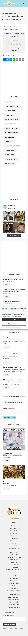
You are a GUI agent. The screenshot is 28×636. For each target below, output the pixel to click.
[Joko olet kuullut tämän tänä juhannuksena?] (8, 216)
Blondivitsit (9, 102)
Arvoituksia (14, 588)
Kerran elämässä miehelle (11, 301)
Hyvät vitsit (9, 115)
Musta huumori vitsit (12, 146)
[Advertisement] (14, 77)
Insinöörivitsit (10, 124)
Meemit (14, 586)
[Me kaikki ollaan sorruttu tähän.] (19, 227)
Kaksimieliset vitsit (11, 133)
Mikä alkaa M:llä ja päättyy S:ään (13, 279)
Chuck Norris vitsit (11, 106)
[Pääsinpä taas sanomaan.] (8, 227)
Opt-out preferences (10, 327)
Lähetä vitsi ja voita (14, 597)
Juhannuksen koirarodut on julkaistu (12, 482)
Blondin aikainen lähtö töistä (12, 367)
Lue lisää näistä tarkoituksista (15, 316)
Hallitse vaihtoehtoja (14, 324)
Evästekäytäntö (14, 605)
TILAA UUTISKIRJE (9, 417)
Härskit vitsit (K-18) (11, 119)
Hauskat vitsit (10, 111)
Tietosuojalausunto (17, 327)
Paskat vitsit (9, 155)
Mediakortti (14, 602)
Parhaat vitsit (10, 150)
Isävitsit (14, 543)
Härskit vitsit (14, 536)
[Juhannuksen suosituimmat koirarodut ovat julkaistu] (19, 216)
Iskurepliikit (14, 541)
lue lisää (6, 284)
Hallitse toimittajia (6, 316)
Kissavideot (14, 578)
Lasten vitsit (9, 137)
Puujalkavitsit (10, 163)
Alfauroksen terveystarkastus (12, 380)
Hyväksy (14, 319)
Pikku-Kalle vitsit (11, 159)
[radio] (8, 44)
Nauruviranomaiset (14, 599)
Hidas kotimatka (8, 352)
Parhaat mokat (14, 583)
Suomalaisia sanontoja (14, 591)
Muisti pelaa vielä (8, 337)
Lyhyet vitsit (9, 141)
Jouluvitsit (14, 546)
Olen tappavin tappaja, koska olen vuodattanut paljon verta (14, 290)
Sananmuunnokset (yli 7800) (14, 570)
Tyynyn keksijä (8, 453)
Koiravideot (14, 581)
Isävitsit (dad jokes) (12, 128)
